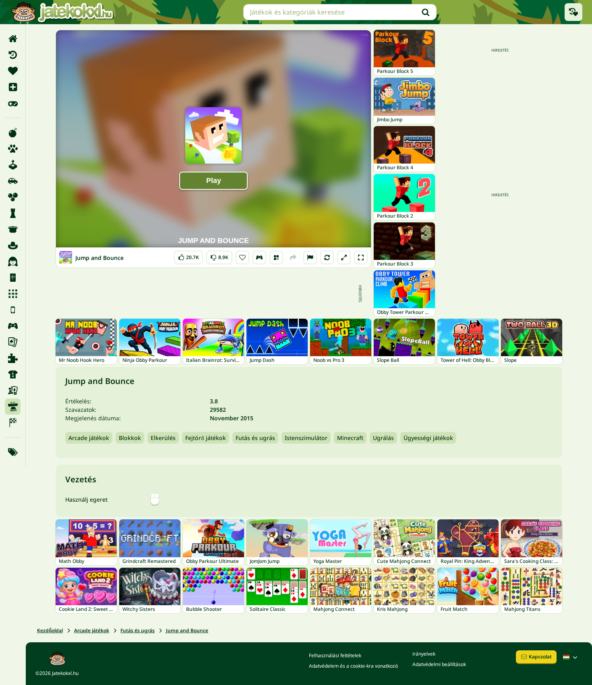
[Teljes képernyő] (361, 257)
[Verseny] (13, 423)
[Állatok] (13, 149)
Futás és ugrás (255, 438)
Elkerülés (163, 438)
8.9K (219, 256)
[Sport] (13, 374)
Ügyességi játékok (428, 438)
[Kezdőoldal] (13, 39)
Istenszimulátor (306, 438)
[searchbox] (340, 12)
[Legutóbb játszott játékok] (573, 12)
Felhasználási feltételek (335, 655)
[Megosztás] (293, 257)
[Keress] (425, 12)
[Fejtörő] (13, 213)
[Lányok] (13, 261)
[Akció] (13, 133)
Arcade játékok (88, 438)
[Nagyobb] (344, 257)
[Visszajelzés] (310, 257)
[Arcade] (13, 165)
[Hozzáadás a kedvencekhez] (242, 257)
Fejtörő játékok (205, 438)
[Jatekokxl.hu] (62, 12)
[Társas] (13, 390)
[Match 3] (13, 294)
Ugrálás (383, 438)
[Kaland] (13, 245)
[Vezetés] (259, 257)
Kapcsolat (540, 656)
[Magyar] (571, 657)
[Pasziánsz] (13, 342)
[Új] (13, 87)
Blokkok (130, 438)
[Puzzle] (13, 358)
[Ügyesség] (13, 407)
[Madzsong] (13, 278)
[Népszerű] (13, 103)
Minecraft (350, 438)
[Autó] (13, 181)
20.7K (189, 256)
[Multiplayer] (13, 326)
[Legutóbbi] (13, 55)
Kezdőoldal (50, 630)
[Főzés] (13, 229)
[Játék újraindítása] (327, 257)
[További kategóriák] (13, 452)
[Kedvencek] (13, 71)
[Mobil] (13, 310)
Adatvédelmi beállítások (439, 664)
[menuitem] (13, 39)
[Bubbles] (13, 197)
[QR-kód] (276, 257)
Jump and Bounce (187, 630)
